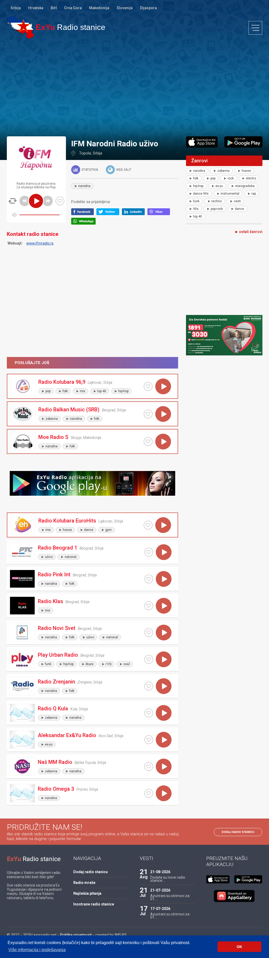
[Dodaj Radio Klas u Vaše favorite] (148, 605)
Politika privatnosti (76, 935)
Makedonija (99, 8)
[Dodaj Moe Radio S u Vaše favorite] (148, 441)
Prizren (81, 789)
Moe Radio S (53, 437)
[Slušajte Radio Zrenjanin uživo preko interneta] (164, 686)
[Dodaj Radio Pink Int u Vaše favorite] (148, 578)
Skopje (76, 438)
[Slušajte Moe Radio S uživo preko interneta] (163, 441)
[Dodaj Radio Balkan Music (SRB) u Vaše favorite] (148, 414)
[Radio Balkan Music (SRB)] (23, 414)
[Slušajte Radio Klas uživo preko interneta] (164, 606)
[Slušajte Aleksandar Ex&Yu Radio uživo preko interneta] (164, 740)
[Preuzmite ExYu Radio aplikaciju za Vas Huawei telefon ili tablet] (234, 896)
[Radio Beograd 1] (22, 552)
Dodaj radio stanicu (238, 832)
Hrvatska (35, 8)
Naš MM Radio (55, 762)
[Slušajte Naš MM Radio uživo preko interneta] (164, 766)
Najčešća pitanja (87, 893)
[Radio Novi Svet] (22, 632)
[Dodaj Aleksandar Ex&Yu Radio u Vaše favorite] (148, 739)
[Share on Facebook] (84, 213)
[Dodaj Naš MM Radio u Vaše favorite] (148, 766)
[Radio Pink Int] (22, 578)
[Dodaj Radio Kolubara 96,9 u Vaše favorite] (148, 386)
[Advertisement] (134, 87)
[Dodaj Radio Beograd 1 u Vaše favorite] (148, 552)
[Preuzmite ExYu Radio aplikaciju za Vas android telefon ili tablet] (243, 142)
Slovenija (125, 8)
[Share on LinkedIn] (134, 213)
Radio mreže (84, 883)
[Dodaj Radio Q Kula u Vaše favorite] (148, 712)
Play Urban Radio (58, 655)
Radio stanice (70, 27)
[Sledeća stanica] (47, 201)
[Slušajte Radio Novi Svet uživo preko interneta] (164, 632)
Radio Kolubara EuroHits (67, 520)
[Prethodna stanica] (24, 201)
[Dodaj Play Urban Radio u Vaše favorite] (148, 659)
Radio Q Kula (53, 708)
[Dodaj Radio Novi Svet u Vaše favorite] (148, 632)
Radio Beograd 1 (57, 548)
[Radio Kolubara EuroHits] (23, 525)
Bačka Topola (85, 762)
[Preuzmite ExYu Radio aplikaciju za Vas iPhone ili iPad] (202, 142)
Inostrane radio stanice (93, 904)
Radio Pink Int (54, 574)
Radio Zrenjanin (56, 682)
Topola (85, 153)
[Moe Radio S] (23, 441)
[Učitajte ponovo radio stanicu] (12, 201)
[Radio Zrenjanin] (22, 686)
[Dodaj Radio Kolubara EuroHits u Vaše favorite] (148, 525)
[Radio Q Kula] (22, 712)
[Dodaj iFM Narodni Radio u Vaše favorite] (59, 200)
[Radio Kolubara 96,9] (23, 386)
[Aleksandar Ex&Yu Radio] (22, 739)
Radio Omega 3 (56, 789)
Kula (73, 709)
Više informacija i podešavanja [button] (37, 949)
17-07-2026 (160, 909)
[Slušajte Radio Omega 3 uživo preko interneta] (164, 793)
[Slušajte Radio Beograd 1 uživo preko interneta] (164, 552)
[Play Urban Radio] (22, 659)
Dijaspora (148, 8)
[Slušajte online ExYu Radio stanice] (20, 27)
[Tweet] (109, 213)
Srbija (16, 8)
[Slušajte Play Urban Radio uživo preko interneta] (164, 659)
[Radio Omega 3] (22, 793)
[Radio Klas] (22, 605)
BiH (54, 8)
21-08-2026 (160, 872)
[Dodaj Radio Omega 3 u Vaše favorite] (148, 793)
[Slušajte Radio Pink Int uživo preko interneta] (164, 579)
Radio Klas (50, 601)
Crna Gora (73, 8)
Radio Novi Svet (56, 628)
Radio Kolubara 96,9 (61, 382)
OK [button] (239, 947)
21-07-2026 (160, 890)
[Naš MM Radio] (22, 766)
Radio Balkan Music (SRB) (69, 409)
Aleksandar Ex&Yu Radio (67, 735)
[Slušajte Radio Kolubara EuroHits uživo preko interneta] (163, 525)
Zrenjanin (84, 682)
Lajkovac (95, 382)
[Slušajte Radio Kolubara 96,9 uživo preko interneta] (163, 386)
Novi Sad (106, 736)
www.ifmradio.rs (40, 243)
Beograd (108, 410)
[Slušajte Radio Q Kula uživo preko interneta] (164, 713)
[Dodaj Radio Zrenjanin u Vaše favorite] (148, 686)
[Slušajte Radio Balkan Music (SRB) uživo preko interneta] (163, 414)
